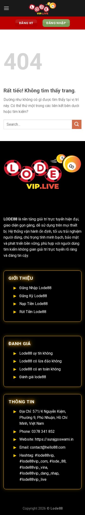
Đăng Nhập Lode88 (35, 288)
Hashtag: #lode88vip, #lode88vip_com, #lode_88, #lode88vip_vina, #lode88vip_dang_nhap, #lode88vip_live (42, 467)
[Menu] (6, 8)
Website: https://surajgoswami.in (46, 439)
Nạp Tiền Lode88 (33, 303)
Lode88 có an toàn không (40, 369)
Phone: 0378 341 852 (37, 431)
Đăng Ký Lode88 (33, 296)
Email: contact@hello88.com (42, 447)
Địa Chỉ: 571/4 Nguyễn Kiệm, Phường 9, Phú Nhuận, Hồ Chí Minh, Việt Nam (43, 417)
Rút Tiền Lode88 (32, 311)
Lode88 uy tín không (36, 353)
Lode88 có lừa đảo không (40, 361)
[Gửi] (76, 124)
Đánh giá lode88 (32, 377)
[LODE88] (42, 8)
